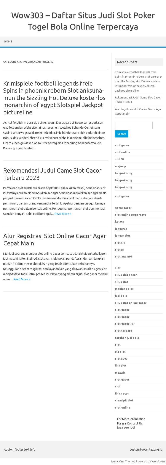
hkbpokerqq (123, 173)
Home (8, 41)
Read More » (63, 213)
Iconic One (117, 461)
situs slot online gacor (131, 302)
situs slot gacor (126, 274)
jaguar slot (122, 235)
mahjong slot (124, 288)
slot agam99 (123, 256)
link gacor (122, 393)
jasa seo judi (126, 427)
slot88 (119, 159)
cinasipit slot (124, 400)
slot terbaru (123, 330)
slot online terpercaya (130, 214)
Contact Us (135, 423)
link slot (120, 365)
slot (118, 267)
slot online (122, 152)
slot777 (120, 242)
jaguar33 (121, 228)
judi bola (121, 295)
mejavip (120, 166)
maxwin (120, 372)
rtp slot (120, 351)
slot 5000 (121, 358)
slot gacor (122, 145)
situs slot (121, 281)
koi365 (119, 221)
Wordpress (159, 461)
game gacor (123, 207)
